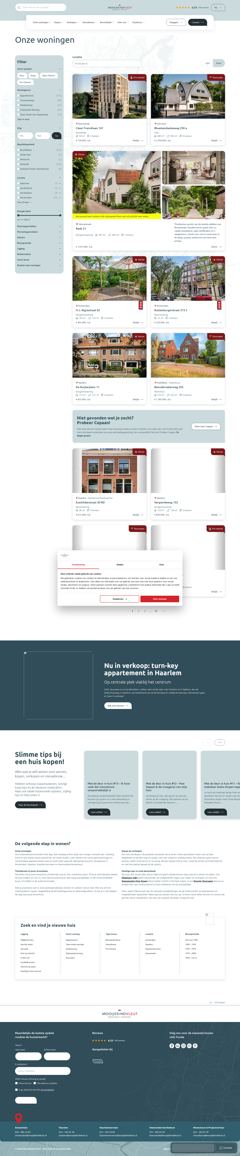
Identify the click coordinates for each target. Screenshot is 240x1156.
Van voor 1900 (191, 940)
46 (156, 611)
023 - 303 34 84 (107, 1132)
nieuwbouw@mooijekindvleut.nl (209, 1135)
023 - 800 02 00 (157, 1132)
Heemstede (150, 953)
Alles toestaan (160, 599)
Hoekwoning (71, 949)
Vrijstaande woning (74, 953)
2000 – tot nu (191, 958)
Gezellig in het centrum (31, 971)
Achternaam (50, 1049)
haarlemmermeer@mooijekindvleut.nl (118, 1135)
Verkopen (71, 22)
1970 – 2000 (190, 953)
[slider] (18, 215)
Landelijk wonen (28, 962)
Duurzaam (70, 958)
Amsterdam (150, 940)
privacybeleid (47, 1089)
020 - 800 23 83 (22, 1132)
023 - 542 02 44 (66, 1132)
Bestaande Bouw (113, 940)
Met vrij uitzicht (28, 953)
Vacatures (137, 22)
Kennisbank (106, 22)
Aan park (24, 949)
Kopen (57, 22)
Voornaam (20, 1049)
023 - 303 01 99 (201, 1132)
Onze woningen (40, 22)
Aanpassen (118, 599)
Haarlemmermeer (153, 949)
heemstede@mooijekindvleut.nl (165, 1135)
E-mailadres (21, 1064)
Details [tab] (120, 565)
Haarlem (149, 944)
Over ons (122, 22)
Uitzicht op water (28, 967)
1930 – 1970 (190, 949)
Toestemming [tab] (78, 565)
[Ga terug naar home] (120, 7)
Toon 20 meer (23, 202)
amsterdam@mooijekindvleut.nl (31, 1135)
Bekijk (214, 246)
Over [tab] (161, 565)
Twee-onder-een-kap (75, 944)
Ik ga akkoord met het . (36, 1089)
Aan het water (27, 944)
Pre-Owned (111, 949)
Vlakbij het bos (27, 940)
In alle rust (25, 958)
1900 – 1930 (190, 944)
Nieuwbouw (88, 22)
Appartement (72, 940)
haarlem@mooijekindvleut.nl (73, 1135)
